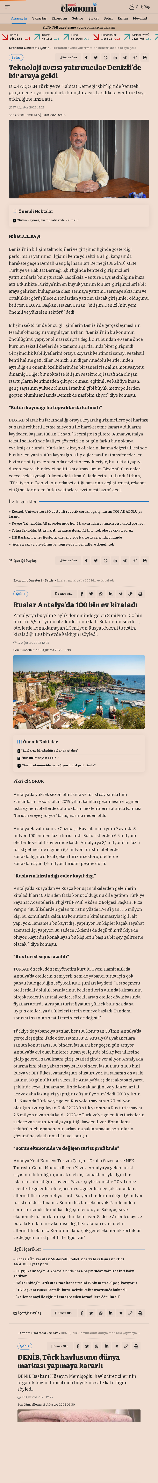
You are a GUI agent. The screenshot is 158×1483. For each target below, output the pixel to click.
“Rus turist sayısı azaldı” (40, 758)
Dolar (46, 35)
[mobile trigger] (8, 6)
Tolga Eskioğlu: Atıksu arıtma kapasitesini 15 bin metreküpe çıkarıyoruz (72, 530)
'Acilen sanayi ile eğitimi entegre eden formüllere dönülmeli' (63, 544)
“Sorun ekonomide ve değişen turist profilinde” (59, 765)
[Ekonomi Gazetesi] (79, 7)
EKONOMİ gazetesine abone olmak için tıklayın (79, 27)
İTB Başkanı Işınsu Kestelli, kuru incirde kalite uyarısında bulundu (67, 537)
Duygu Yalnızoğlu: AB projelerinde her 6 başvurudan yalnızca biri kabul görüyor (78, 523)
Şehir (44, 48)
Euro (74, 35)
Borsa (14, 35)
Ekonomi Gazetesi (23, 48)
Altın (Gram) (140, 35)
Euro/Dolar (108, 35)
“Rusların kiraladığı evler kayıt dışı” (49, 750)
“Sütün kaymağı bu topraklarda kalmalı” (48, 220)
